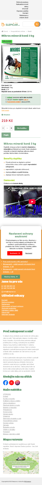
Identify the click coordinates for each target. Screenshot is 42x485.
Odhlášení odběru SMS (10, 310)
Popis (6, 135)
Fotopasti (6, 432)
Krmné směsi (7, 412)
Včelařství (6, 416)
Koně (29, 31)
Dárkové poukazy (22, 2)
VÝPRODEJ (7, 394)
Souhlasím (14, 253)
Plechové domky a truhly (11, 405)
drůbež (9, 97)
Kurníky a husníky (9, 399)
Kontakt (25, 13)
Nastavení (28, 253)
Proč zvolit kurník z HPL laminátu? (15, 262)
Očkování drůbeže (8, 314)
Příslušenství (7, 410)
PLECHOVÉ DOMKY (14, 102)
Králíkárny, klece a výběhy (11, 401)
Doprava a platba (22, 11)
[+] (11, 128)
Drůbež (5, 396)
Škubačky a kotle (9, 427)
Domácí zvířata (8, 423)
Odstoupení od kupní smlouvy (12, 306)
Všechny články (9, 277)
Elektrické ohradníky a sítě (12, 419)
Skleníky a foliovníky (10, 408)
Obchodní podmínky (9, 308)
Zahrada (6, 425)
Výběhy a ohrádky (9, 430)
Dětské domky (8, 414)
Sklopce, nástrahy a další (11, 434)
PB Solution (27, 481)
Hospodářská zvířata (18, 31)
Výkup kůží (5, 312)
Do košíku (21, 128)
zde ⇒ (26, 100)
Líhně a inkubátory (9, 403)
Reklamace (6, 304)
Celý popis (5, 110)
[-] (3, 128)
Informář (25, 9)
